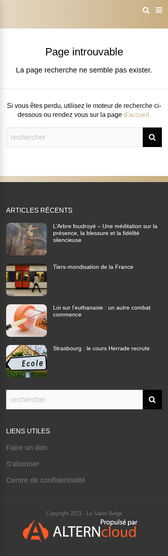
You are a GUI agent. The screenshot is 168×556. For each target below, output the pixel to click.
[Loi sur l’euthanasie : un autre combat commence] (26, 334)
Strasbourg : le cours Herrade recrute (101, 348)
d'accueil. (137, 114)
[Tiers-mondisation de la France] (26, 294)
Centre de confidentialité (45, 480)
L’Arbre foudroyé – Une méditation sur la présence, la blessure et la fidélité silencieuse (105, 233)
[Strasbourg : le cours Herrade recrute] (26, 375)
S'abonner (22, 464)
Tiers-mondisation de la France (93, 267)
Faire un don (26, 448)
